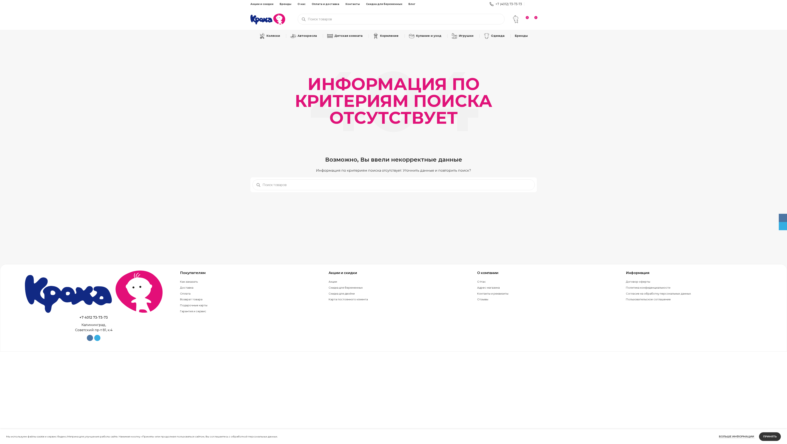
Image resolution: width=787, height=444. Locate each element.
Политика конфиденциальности (648, 287)
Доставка (186, 287)
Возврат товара (191, 299)
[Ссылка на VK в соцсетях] (528, 4)
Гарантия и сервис (193, 311)
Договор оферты (638, 281)
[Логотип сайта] (267, 19)
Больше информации (737, 436)
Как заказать (189, 281)
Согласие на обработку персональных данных (658, 293)
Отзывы (482, 299)
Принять (770, 436)
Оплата (185, 293)
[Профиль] (516, 19)
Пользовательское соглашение (648, 299)
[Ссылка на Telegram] (534, 4)
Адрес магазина (488, 287)
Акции (333, 281)
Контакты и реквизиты (492, 293)
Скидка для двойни (342, 293)
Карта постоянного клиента (348, 299)
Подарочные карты (193, 305)
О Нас (481, 281)
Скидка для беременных (346, 287)
